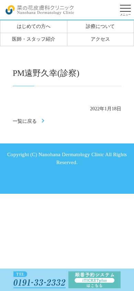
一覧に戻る (25, 121)
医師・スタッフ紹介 (33, 39)
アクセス (100, 39)
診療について (100, 26)
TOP (122, 247)
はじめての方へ (34, 26)
